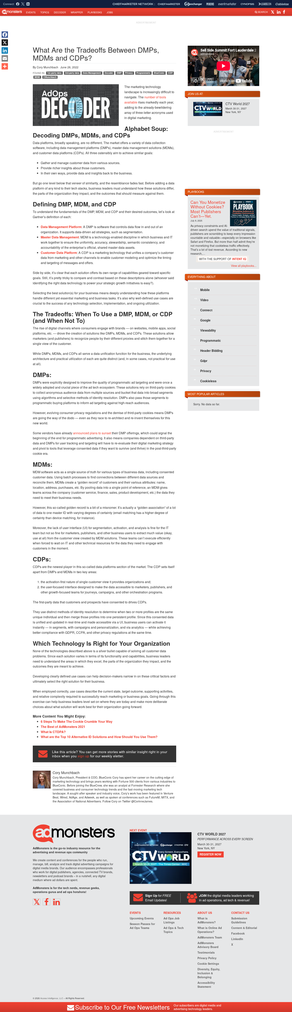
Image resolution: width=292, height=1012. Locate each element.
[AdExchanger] (193, 4)
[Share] (5, 66)
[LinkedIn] (5, 50)
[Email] (5, 58)
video (201, 299)
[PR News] (210, 4)
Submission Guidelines (239, 920)
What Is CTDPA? (53, 731)
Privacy (129, 72)
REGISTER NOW (210, 854)
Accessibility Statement (206, 985)
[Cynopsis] (247, 4)
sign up (83, 755)
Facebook (238, 933)
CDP (170, 72)
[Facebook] (5, 35)
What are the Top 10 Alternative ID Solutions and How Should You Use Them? (99, 736)
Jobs (110, 12)
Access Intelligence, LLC (51, 998)
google (202, 320)
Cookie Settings (208, 964)
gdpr (200, 360)
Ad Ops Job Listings (171, 920)
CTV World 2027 (237, 103)
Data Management (92, 72)
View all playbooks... (243, 266)
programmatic (207, 340)
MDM (37, 76)
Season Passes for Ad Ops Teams (142, 926)
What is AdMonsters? (206, 920)
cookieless (205, 380)
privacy (202, 370)
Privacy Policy (207, 958)
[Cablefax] (282, 4)
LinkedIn (237, 939)
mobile (202, 289)
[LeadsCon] (264, 4)
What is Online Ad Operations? (209, 930)
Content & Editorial (244, 928)
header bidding (208, 350)
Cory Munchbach (47, 67)
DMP (119, 72)
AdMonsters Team (209, 937)
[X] (5, 42)
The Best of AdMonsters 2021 (63, 726)
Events (31, 12)
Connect (203, 310)
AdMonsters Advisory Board (208, 945)
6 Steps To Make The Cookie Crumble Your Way (76, 721)
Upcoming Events (142, 918)
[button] (273, 12)
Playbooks (95, 12)
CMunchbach (50, 76)
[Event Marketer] (227, 4)
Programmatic (143, 72)
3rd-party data (72, 72)
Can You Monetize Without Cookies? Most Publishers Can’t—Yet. (207, 209)
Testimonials (206, 952)
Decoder (60, 12)
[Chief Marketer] (169, 4)
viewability (205, 330)
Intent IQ (239, 259)
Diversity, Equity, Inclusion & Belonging (208, 973)
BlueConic (159, 72)
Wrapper (77, 12)
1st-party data (54, 72)
